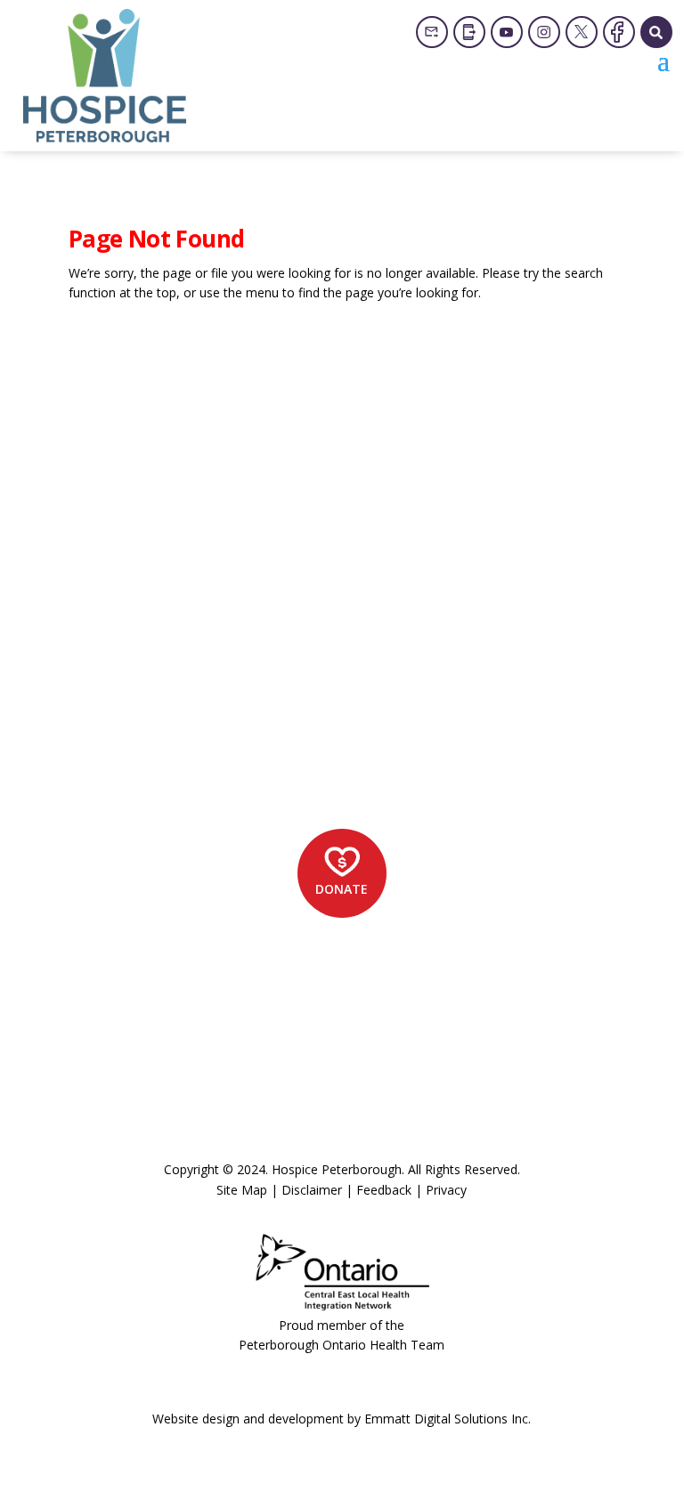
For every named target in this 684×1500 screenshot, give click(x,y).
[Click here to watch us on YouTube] (507, 32)
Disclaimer (311, 1189)
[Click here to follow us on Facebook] (619, 32)
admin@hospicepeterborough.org (208, 731)
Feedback (383, 1189)
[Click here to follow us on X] (582, 32)
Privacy (446, 1189)
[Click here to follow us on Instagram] (544, 32)
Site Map (241, 1189)
